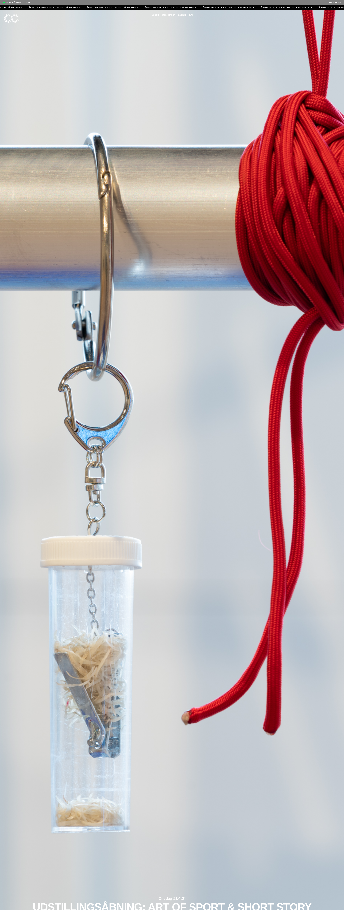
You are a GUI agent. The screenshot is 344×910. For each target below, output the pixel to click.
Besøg (155, 14)
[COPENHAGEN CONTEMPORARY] (14, 18)
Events (182, 14)
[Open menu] (330, 16)
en (191, 14)
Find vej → (335, 2)
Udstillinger (168, 14)
